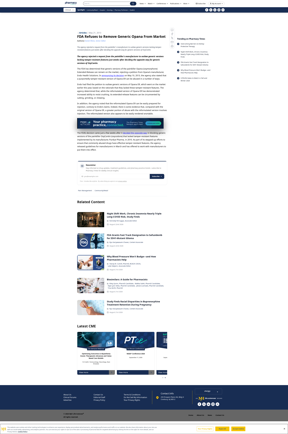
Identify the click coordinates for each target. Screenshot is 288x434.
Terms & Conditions (132, 394)
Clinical (68, 10)
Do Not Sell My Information (135, 397)
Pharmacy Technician (121, 10)
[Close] (284, 428)
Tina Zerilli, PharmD (115, 288)
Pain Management (85, 190)
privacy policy (122, 181)
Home (190, 415)
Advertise (67, 400)
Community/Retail (92, 10)
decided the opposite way (135, 133)
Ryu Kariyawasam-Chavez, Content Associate (126, 242)
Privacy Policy (99, 400)
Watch (150, 3)
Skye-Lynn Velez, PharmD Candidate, (121, 286)
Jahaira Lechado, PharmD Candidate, (150, 286)
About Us (67, 394)
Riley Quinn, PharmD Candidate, (121, 283)
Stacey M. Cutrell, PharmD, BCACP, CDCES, (125, 264)
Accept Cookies (238, 429)
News (210, 415)
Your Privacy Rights (132, 400)
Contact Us (98, 394)
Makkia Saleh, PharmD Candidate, (147, 283)
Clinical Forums (69, 397)
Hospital (102, 10)
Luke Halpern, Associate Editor (119, 266)
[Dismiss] (161, 120)
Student (132, 10)
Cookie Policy (22, 432)
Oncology (110, 10)
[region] (144, 429)
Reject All (222, 429)
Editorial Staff (99, 397)
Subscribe (156, 176)
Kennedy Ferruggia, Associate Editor (123, 221)
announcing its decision (113, 75)
